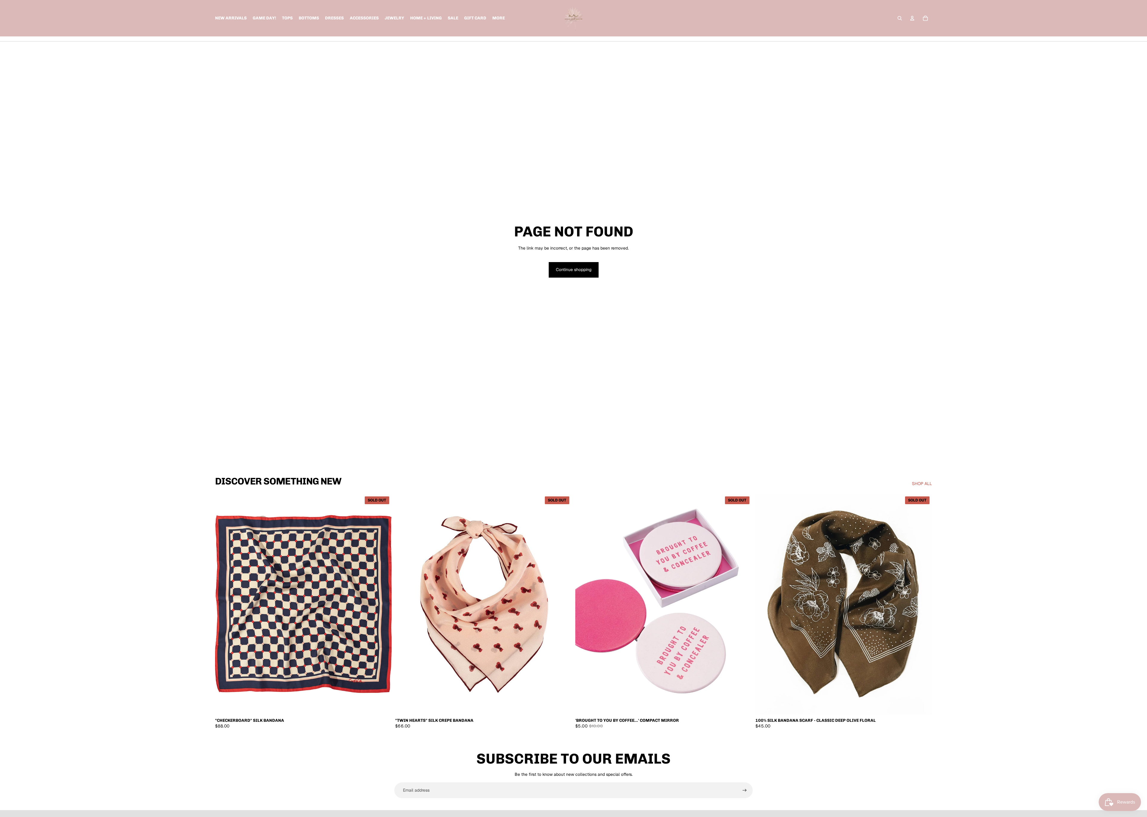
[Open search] (899, 18)
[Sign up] (744, 790)
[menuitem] (498, 18)
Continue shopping (573, 269)
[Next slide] (383, 604)
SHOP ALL (922, 483)
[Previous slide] (224, 604)
